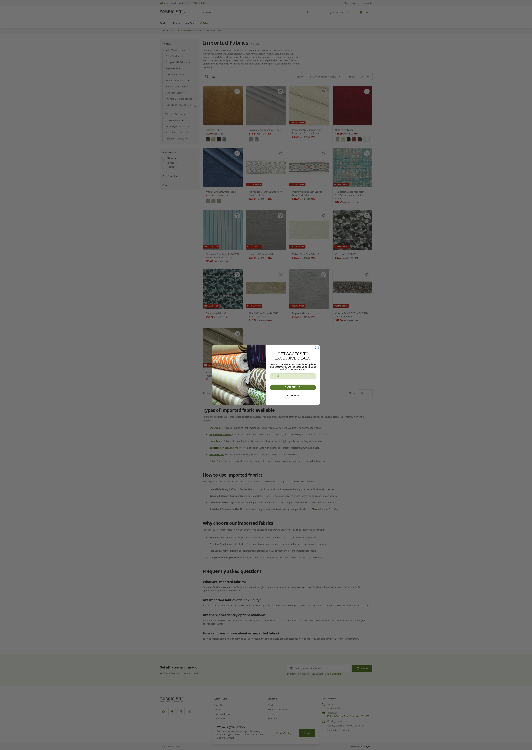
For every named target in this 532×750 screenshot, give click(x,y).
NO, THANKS (293, 396)
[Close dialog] (317, 347)
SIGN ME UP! (293, 387)
